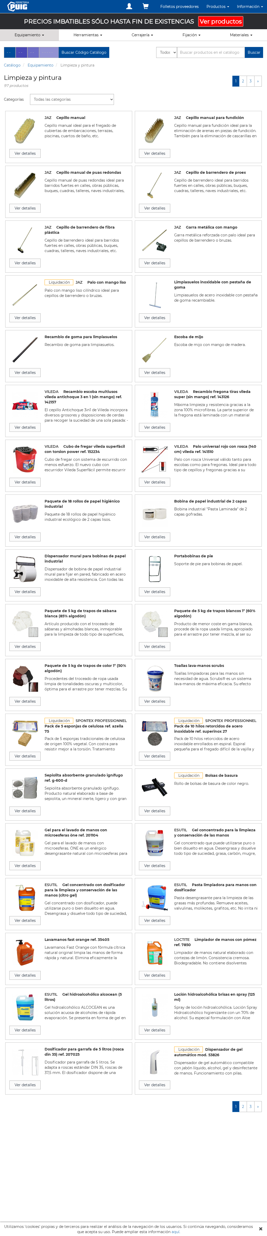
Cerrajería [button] (141, 35)
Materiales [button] (240, 35)
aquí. (176, 1231)
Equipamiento (40, 65)
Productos (217, 6)
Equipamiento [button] (28, 35)
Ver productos (221, 21)
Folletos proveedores (179, 6)
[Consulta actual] (146, 6)
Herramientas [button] (87, 35)
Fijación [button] (190, 35)
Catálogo (12, 65)
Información (248, 6)
